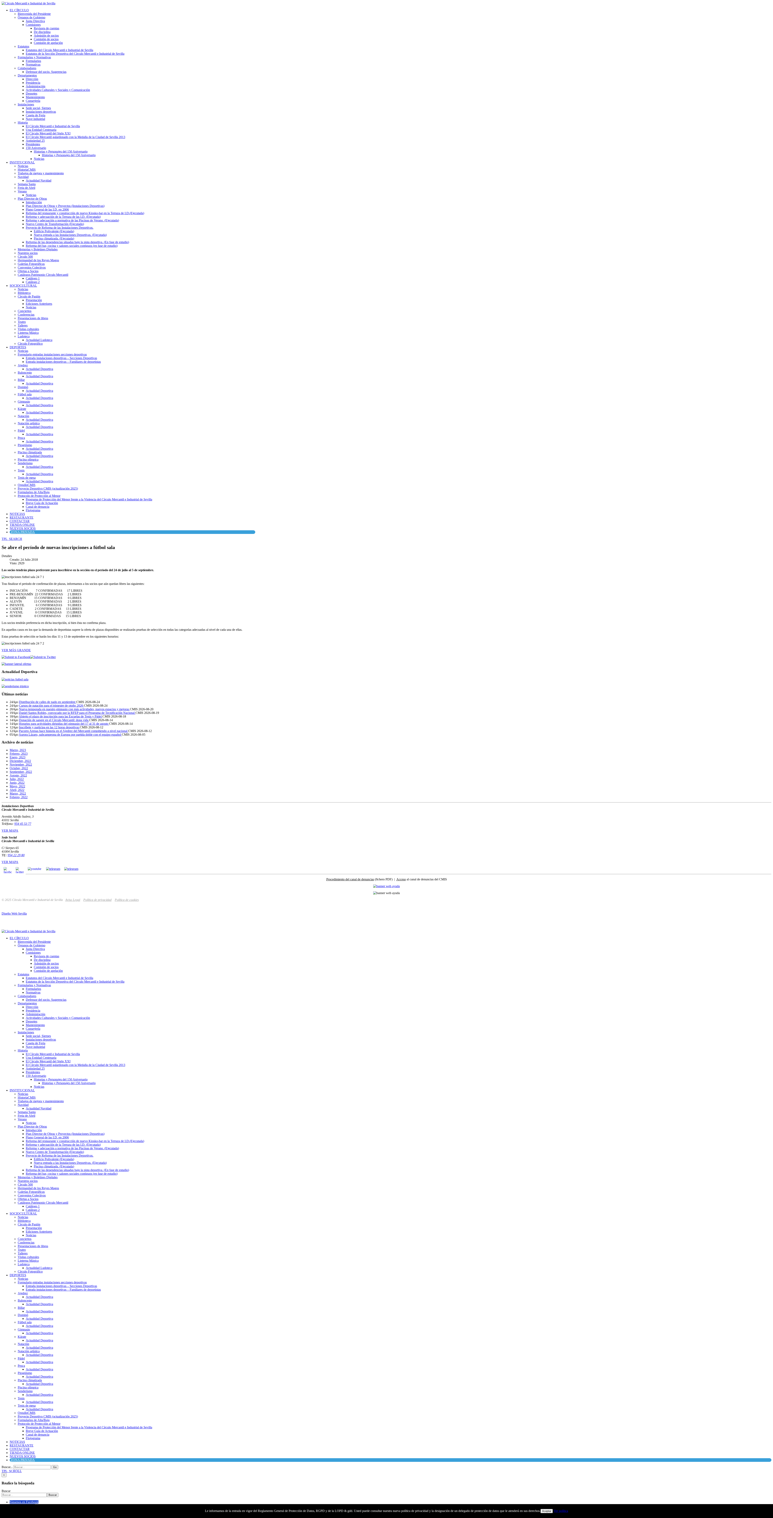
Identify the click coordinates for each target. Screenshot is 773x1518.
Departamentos (27, 75)
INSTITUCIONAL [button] (22, 162)
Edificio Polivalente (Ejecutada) (54, 231)
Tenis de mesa (27, 477)
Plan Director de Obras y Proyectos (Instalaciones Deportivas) (65, 206)
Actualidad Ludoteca (39, 340)
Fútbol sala (25, 394)
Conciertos (24, 311)
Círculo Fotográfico (30, 343)
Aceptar (546, 1511)
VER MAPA (10, 830)
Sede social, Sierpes (38, 108)
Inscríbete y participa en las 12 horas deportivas (49, 727)
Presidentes (33, 144)
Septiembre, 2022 (21, 771)
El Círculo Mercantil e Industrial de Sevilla (53, 126)
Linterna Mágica (28, 332)
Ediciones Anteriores (39, 303)
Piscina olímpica (28, 459)
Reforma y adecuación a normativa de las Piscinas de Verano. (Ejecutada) (72, 220)
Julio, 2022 (17, 779)
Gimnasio (24, 401)
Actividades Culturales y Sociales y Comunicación (58, 90)
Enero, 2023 (17, 757)
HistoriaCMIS (27, 169)
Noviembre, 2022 (21, 764)
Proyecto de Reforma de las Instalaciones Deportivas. (59, 227)
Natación (23, 416)
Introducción (34, 202)
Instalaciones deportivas (41, 111)
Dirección (32, 79)
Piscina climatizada (30, 452)
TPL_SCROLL (12, 1471)
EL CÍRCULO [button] (19, 10)
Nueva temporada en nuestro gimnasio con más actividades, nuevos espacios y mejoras (74, 709)
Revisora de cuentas (46, 28)
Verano (22, 191)
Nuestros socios (28, 253)
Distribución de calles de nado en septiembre (47, 702)
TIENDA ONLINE (22, 524)
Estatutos (23, 46)
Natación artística (29, 423)
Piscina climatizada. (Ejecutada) (54, 238)
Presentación (34, 300)
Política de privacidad (97, 900)
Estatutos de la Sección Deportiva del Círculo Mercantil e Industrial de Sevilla (75, 53)
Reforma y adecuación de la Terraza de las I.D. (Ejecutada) (63, 216)
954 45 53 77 (22, 823)
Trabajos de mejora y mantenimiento (41, 173)
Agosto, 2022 (18, 775)
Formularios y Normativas (34, 57)
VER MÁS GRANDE (16, 650)
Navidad (23, 177)
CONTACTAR (20, 521)
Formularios (33, 61)
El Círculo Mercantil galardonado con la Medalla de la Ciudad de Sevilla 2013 (75, 137)
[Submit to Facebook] (16, 657)
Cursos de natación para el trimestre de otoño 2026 (51, 705)
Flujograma (33, 510)
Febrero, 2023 (19, 753)
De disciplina (42, 32)
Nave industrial (35, 119)
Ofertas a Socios (28, 271)
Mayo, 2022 (17, 786)
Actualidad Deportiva (39, 369)
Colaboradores (27, 68)
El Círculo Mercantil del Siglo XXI (48, 133)
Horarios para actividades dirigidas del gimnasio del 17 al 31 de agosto (64, 723)
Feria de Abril (26, 187)
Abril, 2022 (17, 790)
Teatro (22, 322)
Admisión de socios (46, 35)
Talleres (23, 325)
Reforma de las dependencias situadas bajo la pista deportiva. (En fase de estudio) (77, 242)
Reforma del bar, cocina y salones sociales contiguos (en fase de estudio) (72, 245)
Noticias (39, 158)
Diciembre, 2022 (20, 761)
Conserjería (33, 100)
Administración (35, 86)
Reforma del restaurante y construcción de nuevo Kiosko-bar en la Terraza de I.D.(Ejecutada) (85, 213)
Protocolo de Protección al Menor (39, 495)
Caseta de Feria (35, 115)
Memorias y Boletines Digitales (38, 249)
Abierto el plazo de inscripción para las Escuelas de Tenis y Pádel (60, 716)
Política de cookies (127, 900)
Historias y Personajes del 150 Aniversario (61, 151)
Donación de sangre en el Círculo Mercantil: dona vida (54, 720)
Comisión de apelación (48, 42)
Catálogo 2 (33, 282)
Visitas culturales (28, 329)
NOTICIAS (17, 514)
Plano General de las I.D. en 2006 (47, 209)
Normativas (33, 64)
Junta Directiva (35, 21)
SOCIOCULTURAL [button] (23, 285)
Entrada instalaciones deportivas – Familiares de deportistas (63, 361)
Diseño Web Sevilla (14, 913)
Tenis (21, 470)
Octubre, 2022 (19, 768)
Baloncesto (25, 372)
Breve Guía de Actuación (42, 503)
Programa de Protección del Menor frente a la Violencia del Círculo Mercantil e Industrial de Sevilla (89, 499)
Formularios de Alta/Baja (34, 492)
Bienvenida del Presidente (34, 14)
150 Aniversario (36, 148)
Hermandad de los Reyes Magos (38, 260)
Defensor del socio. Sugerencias (46, 71)
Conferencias (26, 314)
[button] (12, 539)
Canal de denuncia (37, 506)
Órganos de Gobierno (31, 17)
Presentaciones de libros (33, 318)
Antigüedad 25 (35, 140)
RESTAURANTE (21, 517)
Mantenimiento (35, 97)
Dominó (23, 387)
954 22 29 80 (16, 855)
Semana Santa (27, 184)
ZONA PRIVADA (23, 532)
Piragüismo (25, 445)
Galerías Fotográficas (31, 264)
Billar (21, 380)
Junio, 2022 (17, 782)
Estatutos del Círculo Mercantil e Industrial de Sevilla (59, 50)
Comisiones (33, 24)
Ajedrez (23, 365)
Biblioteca (24, 293)
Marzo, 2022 (18, 793)
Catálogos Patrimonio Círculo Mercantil (43, 274)
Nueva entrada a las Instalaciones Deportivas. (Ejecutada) (70, 235)
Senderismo (25, 463)
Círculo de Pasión (29, 296)
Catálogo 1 (33, 278)
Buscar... (7, 1467)
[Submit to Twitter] (43, 657)
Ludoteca (24, 336)
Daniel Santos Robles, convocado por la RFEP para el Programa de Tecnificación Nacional (77, 713)
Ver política (561, 1511)
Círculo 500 (25, 256)
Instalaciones (26, 104)
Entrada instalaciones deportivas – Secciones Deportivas (61, 358)
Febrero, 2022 (19, 797)
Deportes (31, 93)
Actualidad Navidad (38, 180)
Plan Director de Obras (32, 198)
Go (55, 1467)
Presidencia (33, 82)
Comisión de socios (46, 39)
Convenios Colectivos (32, 267)
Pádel (21, 430)
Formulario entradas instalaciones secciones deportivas (52, 354)
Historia (23, 122)
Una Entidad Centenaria (41, 129)
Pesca (21, 437)
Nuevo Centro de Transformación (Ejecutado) (55, 224)
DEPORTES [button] (18, 347)
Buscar (6, 1491)
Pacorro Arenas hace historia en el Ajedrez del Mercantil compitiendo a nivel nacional (73, 731)
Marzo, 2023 (18, 750)
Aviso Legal (72, 900)
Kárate (22, 409)
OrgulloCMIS (26, 485)
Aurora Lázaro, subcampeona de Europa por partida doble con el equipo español (70, 734)
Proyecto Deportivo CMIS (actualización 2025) (48, 488)
